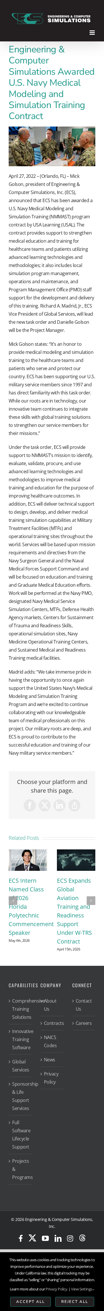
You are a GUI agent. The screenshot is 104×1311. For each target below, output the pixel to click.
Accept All (30, 1301)
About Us (50, 1020)
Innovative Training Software (20, 1054)
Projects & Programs (20, 1184)
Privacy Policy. (57, 1289)
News (49, 1075)
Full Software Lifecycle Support (20, 1149)
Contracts (52, 1038)
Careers (84, 1038)
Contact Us (84, 1020)
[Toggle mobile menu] (93, 33)
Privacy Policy (51, 1093)
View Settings (81, 1289)
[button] (13, 908)
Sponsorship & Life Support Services (20, 1111)
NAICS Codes (50, 1056)
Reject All (74, 1301)
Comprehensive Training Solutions (20, 1024)
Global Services (20, 1081)
